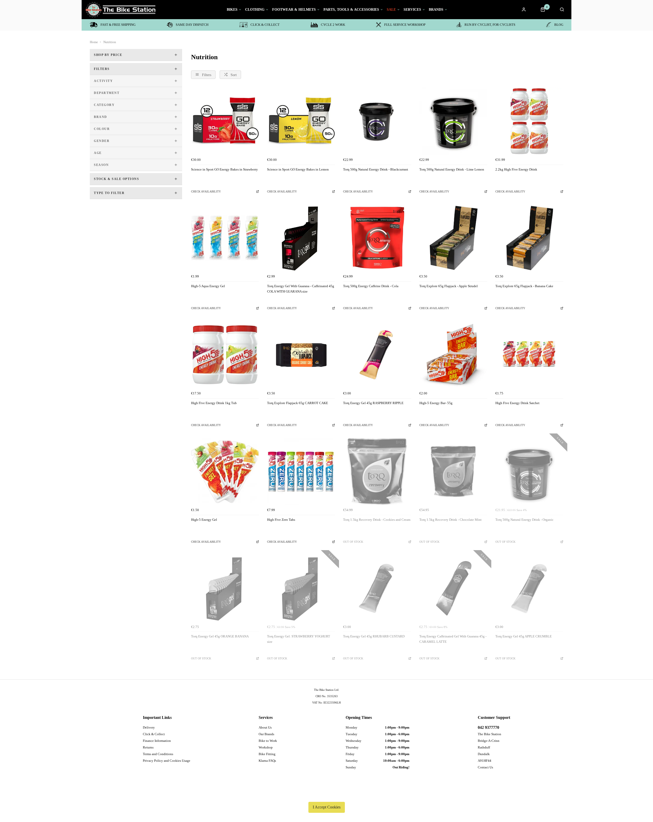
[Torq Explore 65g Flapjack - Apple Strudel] (453, 238)
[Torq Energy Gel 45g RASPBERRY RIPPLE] (377, 355)
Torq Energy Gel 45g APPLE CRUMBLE (523, 636)
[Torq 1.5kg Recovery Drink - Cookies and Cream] (377, 471)
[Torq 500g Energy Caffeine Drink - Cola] (377, 238)
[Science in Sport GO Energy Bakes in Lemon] (301, 121)
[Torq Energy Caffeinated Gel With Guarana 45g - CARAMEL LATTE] (453, 588)
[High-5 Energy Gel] (225, 471)
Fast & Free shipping (118, 25)
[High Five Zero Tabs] (301, 471)
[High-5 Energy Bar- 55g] (453, 355)
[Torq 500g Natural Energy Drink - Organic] (529, 471)
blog (558, 25)
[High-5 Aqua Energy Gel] (225, 238)
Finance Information (157, 741)
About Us (265, 727)
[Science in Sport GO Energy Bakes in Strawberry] (225, 121)
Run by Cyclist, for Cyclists (489, 25)
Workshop (266, 747)
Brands (436, 9)
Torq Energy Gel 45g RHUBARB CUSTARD (374, 636)
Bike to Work (268, 741)
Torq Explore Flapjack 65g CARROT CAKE (297, 403)
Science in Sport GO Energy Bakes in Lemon (298, 169)
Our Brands (266, 734)
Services (412, 9)
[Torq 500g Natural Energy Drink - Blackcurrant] (377, 121)
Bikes (232, 9)
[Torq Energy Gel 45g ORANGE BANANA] (225, 588)
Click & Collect (265, 25)
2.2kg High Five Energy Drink (516, 169)
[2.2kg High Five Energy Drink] (529, 121)
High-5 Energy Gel (204, 520)
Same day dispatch (192, 25)
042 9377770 (488, 727)
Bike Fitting (267, 754)
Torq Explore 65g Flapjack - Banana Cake (524, 286)
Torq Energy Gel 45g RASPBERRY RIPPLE (373, 403)
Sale (391, 9)
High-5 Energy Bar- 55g (436, 403)
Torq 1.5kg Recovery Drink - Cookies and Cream (376, 520)
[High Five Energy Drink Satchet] (529, 355)
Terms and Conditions (158, 754)
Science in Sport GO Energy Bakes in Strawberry (224, 169)
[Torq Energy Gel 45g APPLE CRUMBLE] (529, 588)
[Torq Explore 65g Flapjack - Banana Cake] (529, 238)
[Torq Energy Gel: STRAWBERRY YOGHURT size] (301, 588)
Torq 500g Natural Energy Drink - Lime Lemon (451, 169)
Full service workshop (404, 25)
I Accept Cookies (327, 807)
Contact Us (485, 767)
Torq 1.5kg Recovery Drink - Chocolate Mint (450, 520)
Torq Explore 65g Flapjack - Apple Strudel (448, 286)
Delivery (149, 727)
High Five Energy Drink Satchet (517, 403)
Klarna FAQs (267, 761)
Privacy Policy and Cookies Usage (166, 761)
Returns (148, 747)
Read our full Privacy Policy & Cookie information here (326, 795)
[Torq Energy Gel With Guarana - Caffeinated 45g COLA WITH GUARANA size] (301, 238)
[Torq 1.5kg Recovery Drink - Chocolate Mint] (453, 471)
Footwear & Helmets (294, 9)
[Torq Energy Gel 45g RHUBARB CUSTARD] (377, 588)
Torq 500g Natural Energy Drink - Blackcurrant (375, 169)
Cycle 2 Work (333, 25)
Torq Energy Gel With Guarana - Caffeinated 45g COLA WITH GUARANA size (300, 288)
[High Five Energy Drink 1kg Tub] (225, 355)
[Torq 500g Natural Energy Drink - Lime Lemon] (453, 121)
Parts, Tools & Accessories (351, 9)
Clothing (255, 9)
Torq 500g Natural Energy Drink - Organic (524, 520)
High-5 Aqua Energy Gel (208, 286)
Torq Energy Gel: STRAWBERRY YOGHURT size (298, 639)
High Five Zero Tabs (281, 520)
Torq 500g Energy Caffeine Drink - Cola (370, 286)
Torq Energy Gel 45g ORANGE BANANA (220, 636)
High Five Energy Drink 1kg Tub (214, 403)
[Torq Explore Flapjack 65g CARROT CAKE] (301, 355)
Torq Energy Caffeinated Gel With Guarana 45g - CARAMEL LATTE (452, 639)
